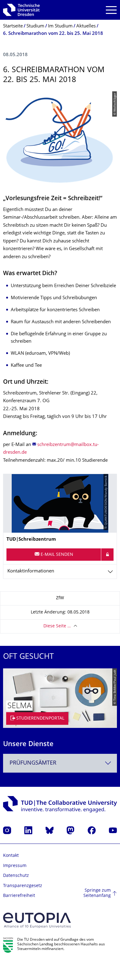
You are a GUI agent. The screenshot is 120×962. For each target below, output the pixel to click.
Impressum (14, 866)
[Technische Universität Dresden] (21, 10)
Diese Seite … (57, 626)
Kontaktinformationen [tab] (30, 571)
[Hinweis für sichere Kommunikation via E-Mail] (107, 554)
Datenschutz (16, 876)
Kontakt (11, 856)
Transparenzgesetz (22, 886)
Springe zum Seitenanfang (97, 893)
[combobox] (60, 763)
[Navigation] (111, 10)
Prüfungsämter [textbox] (33, 763)
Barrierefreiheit (19, 896)
